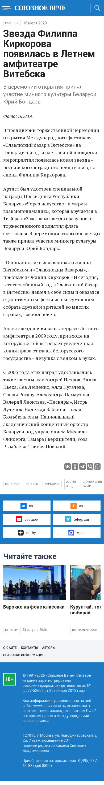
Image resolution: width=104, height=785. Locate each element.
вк (31, 505)
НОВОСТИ (12, 22)
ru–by (31, 532)
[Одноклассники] (75, 466)
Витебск (32, 483)
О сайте (10, 648)
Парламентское (84, 629)
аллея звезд (71, 484)
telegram (81, 519)
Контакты (29, 648)
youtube (31, 519)
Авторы (48, 648)
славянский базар (92, 484)
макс (81, 532)
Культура (12, 629)
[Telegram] (82, 466)
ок (81, 505)
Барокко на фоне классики (34, 607)
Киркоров (52, 483)
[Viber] (90, 466)
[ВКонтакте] (67, 466)
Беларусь (12, 483)
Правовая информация (23, 655)
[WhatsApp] (97, 466)
